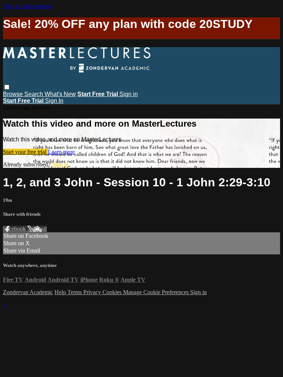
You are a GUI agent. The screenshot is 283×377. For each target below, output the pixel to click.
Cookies (112, 292)
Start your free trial (25, 152)
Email (40, 229)
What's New (60, 94)
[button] (6, 87)
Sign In (54, 101)
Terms (75, 292)
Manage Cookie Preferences (156, 292)
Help (61, 292)
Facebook (15, 229)
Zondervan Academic (28, 292)
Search (34, 94)
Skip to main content (27, 6)
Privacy (92, 292)
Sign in (128, 94)
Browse (13, 94)
